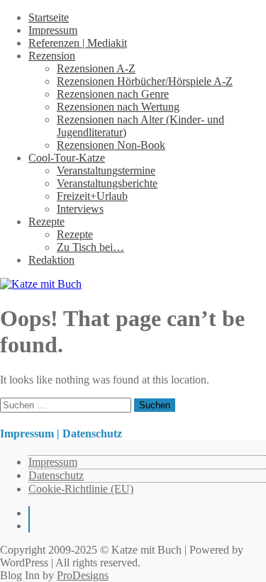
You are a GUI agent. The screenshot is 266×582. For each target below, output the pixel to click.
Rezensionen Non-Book (111, 145)
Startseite (48, 17)
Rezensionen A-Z (96, 68)
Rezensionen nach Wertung (118, 107)
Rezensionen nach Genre (113, 94)
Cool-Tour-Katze (66, 158)
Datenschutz (56, 475)
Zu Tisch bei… (90, 247)
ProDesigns (83, 575)
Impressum (52, 30)
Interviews (80, 209)
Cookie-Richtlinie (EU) (80, 489)
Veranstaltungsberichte (107, 183)
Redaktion (51, 260)
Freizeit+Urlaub (92, 196)
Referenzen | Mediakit (77, 43)
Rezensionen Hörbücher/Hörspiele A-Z (145, 81)
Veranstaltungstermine (106, 170)
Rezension (51, 56)
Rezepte (46, 222)
